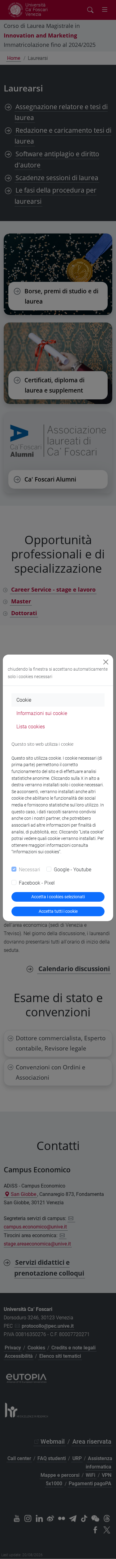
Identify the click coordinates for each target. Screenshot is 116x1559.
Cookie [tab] (23, 700)
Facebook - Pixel (37, 883)
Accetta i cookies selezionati (58, 896)
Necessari (29, 870)
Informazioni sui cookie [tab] (41, 713)
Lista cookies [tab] (30, 727)
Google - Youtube (72, 870)
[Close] (106, 662)
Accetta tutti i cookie (58, 911)
